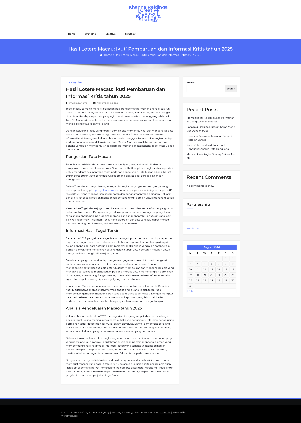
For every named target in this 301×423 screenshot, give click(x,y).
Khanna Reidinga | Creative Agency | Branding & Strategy (148, 13)
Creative (111, 33)
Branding (90, 33)
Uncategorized (74, 82)
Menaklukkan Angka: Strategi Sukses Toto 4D (211, 156)
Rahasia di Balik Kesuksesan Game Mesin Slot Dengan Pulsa (211, 128)
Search (191, 82)
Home (72, 33)
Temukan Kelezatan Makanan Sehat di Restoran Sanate (209, 138)
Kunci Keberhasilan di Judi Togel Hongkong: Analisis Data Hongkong (208, 147)
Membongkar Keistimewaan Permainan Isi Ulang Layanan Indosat (210, 119)
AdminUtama (79, 103)
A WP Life (165, 412)
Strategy (130, 33)
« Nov (190, 290)
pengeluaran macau (107, 190)
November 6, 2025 (107, 103)
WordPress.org (69, 415)
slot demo (193, 227)
